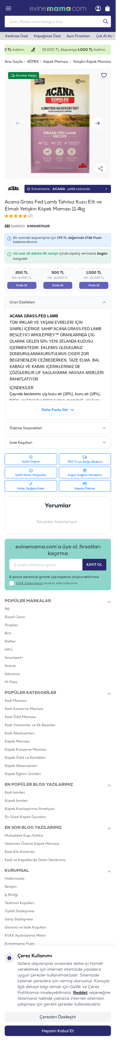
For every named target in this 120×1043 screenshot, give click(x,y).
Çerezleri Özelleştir (58, 1016)
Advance (12, 669)
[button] (97, 121)
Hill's (9, 645)
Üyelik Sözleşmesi (19, 906)
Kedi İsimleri (15, 788)
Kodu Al (21, 281)
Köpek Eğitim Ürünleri (23, 769)
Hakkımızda (14, 874)
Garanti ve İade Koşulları (26, 923)
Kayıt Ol (94, 560)
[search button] (105, 21)
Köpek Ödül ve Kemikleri (25, 753)
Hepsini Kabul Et (58, 1030)
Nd (7, 604)
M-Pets (11, 677)
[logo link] (58, 8)
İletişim (11, 882)
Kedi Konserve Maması (24, 704)
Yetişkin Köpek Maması (92, 61)
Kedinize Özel (16, 36)
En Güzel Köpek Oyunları (25, 812)
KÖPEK (33, 61)
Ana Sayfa (14, 61)
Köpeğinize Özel (47, 36)
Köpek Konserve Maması (25, 745)
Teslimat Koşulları (19, 898)
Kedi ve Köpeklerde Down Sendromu (35, 855)
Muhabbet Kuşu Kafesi (24, 831)
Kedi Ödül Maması (20, 712)
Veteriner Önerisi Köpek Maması (32, 839)
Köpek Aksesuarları (21, 761)
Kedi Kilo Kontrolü (19, 847)
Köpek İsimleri (16, 796)
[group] (57, 121)
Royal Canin (15, 612)
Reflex (10, 637)
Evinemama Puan (20, 939)
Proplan (11, 620)
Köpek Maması (55, 61)
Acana (10, 661)
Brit (8, 629)
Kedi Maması (16, 696)
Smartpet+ (14, 653)
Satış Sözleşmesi (19, 915)
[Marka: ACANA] (13, 184)
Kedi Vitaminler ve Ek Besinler (30, 720)
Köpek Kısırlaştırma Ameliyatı (30, 804)
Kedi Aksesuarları (19, 729)
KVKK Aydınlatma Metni (25, 931)
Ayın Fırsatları (78, 36)
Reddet (80, 992)
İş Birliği (11, 890)
